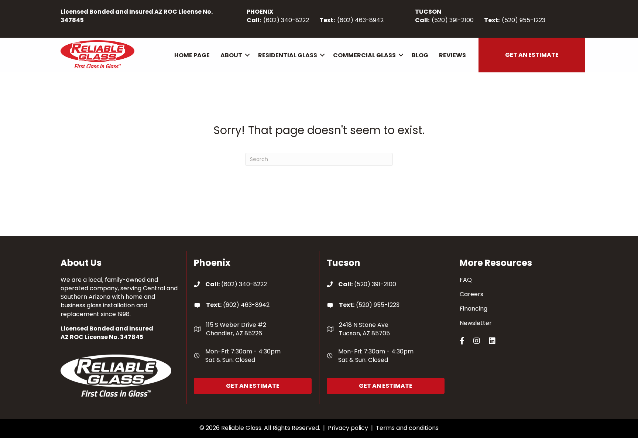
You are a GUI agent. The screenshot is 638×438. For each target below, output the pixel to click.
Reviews (452, 55)
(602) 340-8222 (286, 20)
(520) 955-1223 (523, 20)
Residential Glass (287, 55)
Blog (420, 55)
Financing (473, 308)
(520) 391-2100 (453, 20)
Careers (471, 294)
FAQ (466, 280)
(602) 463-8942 (360, 20)
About (231, 55)
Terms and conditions (407, 428)
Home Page (192, 55)
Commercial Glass (364, 55)
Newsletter (476, 323)
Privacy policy (348, 428)
